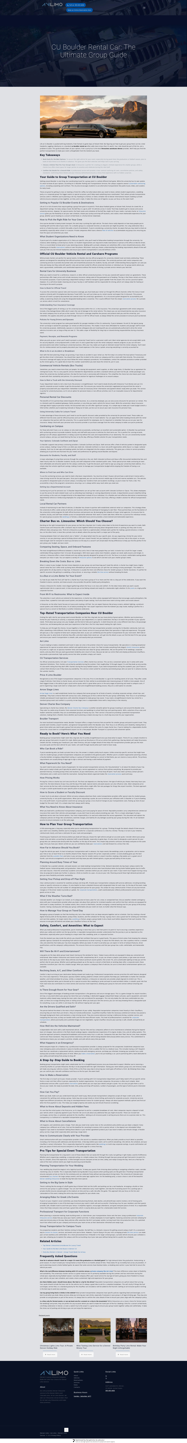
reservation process (129, 299)
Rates (76, 1385)
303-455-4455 (110, 1391)
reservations (60, 247)
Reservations (78, 1380)
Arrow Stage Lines (46, 693)
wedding (76, 919)
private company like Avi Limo (102, 1271)
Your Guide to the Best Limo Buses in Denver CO (60, 1249)
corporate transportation (88, 890)
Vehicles (77, 1378)
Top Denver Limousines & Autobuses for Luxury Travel (62, 1245)
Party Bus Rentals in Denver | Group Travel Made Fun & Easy (64, 1252)
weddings (65, 517)
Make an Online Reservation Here (79, 10)
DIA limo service (103, 572)
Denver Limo (44, 1433)
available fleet (58, 856)
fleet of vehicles (107, 230)
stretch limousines (133, 647)
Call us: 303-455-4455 (76, 5)
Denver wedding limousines (49, 1179)
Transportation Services (75, 662)
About (76, 1375)
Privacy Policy (56, 1435)
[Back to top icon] (66, 1430)
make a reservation (88, 1054)
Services (77, 1382)
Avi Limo (53, 1433)
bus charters (53, 1176)
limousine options (85, 558)
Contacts (77, 1387)
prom (132, 588)
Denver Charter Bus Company (78, 708)
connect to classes (51, 1232)
